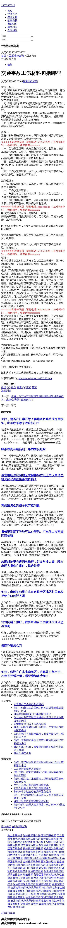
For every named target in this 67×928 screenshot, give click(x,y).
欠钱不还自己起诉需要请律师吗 (31, 785)
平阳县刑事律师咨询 (45, 858)
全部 (9, 64)
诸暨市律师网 (14, 881)
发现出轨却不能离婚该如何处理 (31, 801)
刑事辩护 (12, 20)
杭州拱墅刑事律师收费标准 (36, 900)
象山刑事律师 (14, 835)
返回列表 (6, 390)
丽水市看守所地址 (43, 842)
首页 (9, 10)
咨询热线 (6, 826)
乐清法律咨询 (14, 874)
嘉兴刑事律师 (48, 835)
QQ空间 (26, 387)
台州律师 (59, 878)
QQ (9, 387)
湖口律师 (47, 887)
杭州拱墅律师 (33, 887)
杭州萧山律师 (44, 894)
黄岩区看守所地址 (44, 874)
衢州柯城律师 (38, 904)
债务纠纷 (12, 27)
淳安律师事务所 (32, 851)
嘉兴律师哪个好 (50, 851)
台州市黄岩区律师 (46, 855)
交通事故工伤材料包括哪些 (29, 704)
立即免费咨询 (19, 826)
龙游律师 (21, 894)
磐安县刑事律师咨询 (50, 868)
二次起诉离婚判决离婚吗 (27, 768)
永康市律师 (17, 858)
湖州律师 (26, 904)
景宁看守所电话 (29, 845)
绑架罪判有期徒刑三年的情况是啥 (23, 449)
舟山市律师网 (14, 868)
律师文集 (12, 17)
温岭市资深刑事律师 (24, 884)
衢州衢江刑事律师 (33, 848)
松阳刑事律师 (14, 851)
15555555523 (8, 5)
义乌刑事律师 (30, 881)
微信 (13, 387)
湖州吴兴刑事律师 (54, 848)
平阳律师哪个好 (27, 855)
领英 (34, 387)
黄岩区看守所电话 (49, 845)
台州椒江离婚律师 (54, 871)
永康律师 (31, 891)
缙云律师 (28, 874)
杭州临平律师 (18, 887)
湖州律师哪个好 (32, 835)
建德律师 (29, 858)
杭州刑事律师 (43, 891)
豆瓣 (19, 387)
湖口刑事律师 (30, 868)
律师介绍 (12, 14)
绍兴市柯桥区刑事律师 (19, 842)
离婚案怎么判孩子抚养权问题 (20, 505)
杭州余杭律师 (33, 897)
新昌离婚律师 (43, 884)
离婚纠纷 (12, 23)
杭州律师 (21, 907)
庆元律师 (16, 900)
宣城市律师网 (35, 871)
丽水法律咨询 (48, 861)
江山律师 (57, 891)
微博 (3, 387)
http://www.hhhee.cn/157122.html (35, 378)
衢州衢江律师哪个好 (52, 838)
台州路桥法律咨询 (31, 838)
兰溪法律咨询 (16, 55)
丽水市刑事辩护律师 (42, 878)
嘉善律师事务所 (55, 864)
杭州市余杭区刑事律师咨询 (30, 864)
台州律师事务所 (32, 861)
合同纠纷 (12, 30)
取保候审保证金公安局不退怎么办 (32, 791)
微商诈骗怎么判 (11, 645)
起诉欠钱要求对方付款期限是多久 (32, 788)
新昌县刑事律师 (22, 878)
